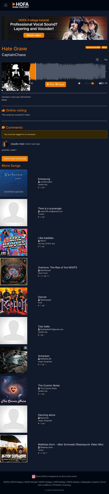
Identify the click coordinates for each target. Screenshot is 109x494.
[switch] (98, 60)
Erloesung (44, 178)
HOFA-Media (59, 482)
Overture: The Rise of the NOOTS (57, 267)
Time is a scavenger (50, 208)
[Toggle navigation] (6, 5)
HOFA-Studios (73, 482)
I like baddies (46, 237)
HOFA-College (45, 482)
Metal (104, 47)
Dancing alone (46, 414)
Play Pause (56, 84)
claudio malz (18, 143)
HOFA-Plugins (16, 482)
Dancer (42, 296)
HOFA (6, 482)
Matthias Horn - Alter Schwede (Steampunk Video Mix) (70, 444)
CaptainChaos (14, 54)
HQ (105, 59)
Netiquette (86, 482)
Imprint (95, 482)
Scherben (44, 355)
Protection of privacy (62, 485)
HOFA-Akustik (31, 482)
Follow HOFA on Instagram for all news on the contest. (56, 476)
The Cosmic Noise (49, 385)
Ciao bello (44, 326)
